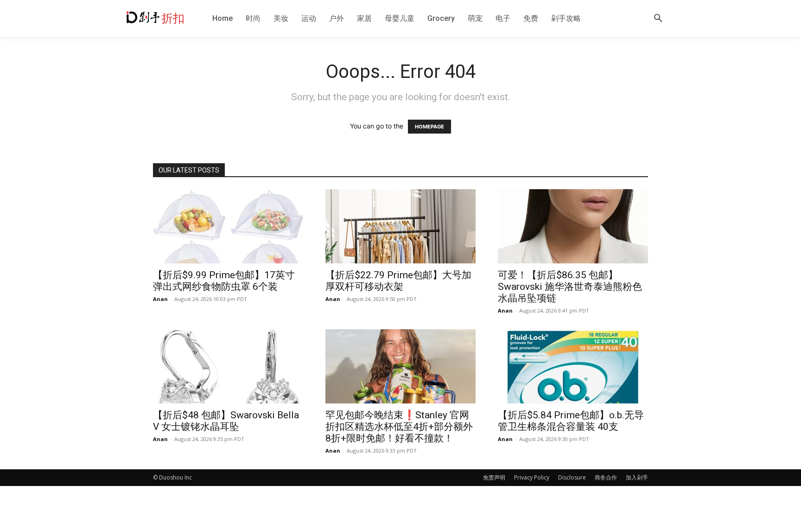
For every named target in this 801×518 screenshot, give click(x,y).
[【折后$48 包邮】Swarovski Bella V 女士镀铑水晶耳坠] (228, 366)
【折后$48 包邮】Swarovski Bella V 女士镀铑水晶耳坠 (226, 420)
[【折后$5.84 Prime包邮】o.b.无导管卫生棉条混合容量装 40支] (573, 366)
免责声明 (494, 477)
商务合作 (606, 477)
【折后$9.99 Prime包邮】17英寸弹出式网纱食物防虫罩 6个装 (224, 280)
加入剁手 (637, 477)
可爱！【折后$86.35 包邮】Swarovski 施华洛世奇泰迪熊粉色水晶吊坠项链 (570, 286)
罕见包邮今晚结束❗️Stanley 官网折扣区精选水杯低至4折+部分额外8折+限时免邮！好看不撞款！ (399, 426)
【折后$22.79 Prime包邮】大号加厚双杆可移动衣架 (398, 280)
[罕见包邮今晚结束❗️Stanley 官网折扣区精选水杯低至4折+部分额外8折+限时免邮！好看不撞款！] (400, 366)
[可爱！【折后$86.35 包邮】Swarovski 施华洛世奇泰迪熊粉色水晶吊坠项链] (573, 226)
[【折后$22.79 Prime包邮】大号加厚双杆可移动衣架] (400, 226)
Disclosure (572, 477)
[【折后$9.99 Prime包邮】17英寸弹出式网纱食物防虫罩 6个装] (228, 226)
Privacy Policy (531, 477)
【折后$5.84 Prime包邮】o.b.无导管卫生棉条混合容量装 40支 (571, 420)
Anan (160, 298)
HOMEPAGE (429, 126)
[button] (658, 18)
